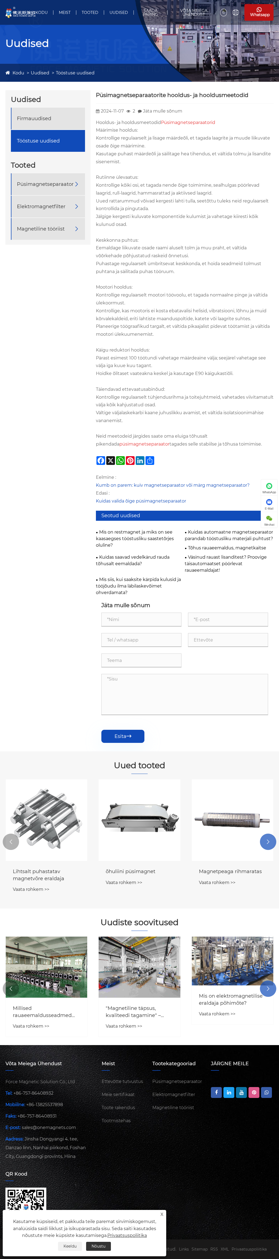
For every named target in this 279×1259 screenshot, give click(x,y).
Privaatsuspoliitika (249, 1249)
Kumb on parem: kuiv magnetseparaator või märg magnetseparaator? (173, 485)
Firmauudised (34, 119)
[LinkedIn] (228, 1092)
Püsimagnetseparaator (45, 184)
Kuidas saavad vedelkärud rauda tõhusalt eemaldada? (132, 560)
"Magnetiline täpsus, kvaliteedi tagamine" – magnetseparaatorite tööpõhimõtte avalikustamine (133, 1012)
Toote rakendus (118, 1107)
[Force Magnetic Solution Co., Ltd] (20, 12)
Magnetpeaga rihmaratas (230, 871)
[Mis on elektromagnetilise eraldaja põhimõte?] (232, 961)
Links (184, 1249)
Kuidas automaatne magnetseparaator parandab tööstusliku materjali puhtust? (229, 535)
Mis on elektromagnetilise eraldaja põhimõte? (231, 999)
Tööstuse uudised (75, 72)
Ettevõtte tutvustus (122, 1081)
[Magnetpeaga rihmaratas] (232, 820)
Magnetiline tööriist (41, 229)
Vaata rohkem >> (31, 889)
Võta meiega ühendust (193, 12)
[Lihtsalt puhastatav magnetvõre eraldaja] (46, 820)
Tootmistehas (116, 1120)
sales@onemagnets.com (49, 1127)
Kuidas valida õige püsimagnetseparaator (141, 501)
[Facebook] (216, 1092)
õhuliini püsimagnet (130, 871)
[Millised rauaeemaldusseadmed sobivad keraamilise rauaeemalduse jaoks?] (46, 967)
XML (225, 1249)
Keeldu (70, 1246)
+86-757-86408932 (33, 1093)
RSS (214, 1249)
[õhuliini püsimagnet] (139, 820)
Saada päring (150, 12)
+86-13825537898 (44, 1104)
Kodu (41, 12)
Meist (65, 12)
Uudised (119, 12)
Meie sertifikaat (118, 1094)
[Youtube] (241, 1092)
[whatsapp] (266, 1092)
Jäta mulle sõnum (162, 111)
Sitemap (200, 1249)
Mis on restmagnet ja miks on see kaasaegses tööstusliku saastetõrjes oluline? (135, 538)
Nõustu (98, 1246)
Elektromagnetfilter (41, 207)
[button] (11, 842)
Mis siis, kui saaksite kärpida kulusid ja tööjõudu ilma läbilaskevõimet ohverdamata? (138, 586)
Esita (122, 736)
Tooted (90, 12)
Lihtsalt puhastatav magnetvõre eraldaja (38, 874)
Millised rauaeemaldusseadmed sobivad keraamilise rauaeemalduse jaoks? (42, 1012)
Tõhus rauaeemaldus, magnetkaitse (227, 547)
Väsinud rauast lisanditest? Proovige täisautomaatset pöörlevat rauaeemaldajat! (226, 564)
